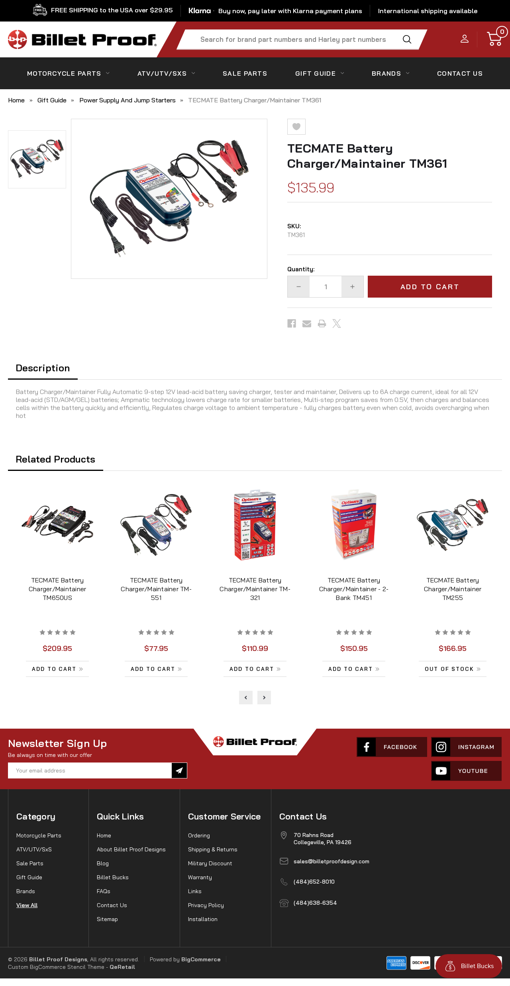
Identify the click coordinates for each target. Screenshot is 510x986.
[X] (336, 323)
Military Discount (210, 863)
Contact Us (112, 905)
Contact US (460, 73)
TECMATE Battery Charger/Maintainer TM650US (57, 589)
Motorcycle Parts (64, 73)
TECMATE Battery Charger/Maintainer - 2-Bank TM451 (354, 589)
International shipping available (427, 11)
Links (195, 891)
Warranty (200, 877)
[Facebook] (291, 323)
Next (264, 697)
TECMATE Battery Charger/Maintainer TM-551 (156, 589)
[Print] (322, 323)
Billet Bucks (113, 877)
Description (43, 368)
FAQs (103, 891)
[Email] (306, 323)
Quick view (57, 525)
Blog (103, 863)
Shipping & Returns (212, 849)
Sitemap (107, 919)
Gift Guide (315, 73)
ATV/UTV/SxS (162, 73)
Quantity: (300, 269)
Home (104, 835)
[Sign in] (465, 39)
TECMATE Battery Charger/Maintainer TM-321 (255, 589)
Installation (203, 919)
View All (26, 905)
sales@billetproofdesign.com (331, 861)
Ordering (199, 835)
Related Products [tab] (55, 459)
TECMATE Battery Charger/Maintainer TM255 (453, 589)
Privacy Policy (206, 905)
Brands (386, 73)
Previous (246, 697)
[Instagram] (466, 747)
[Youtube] (466, 771)
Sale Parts (245, 73)
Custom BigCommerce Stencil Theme (56, 966)
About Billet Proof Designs (131, 849)
